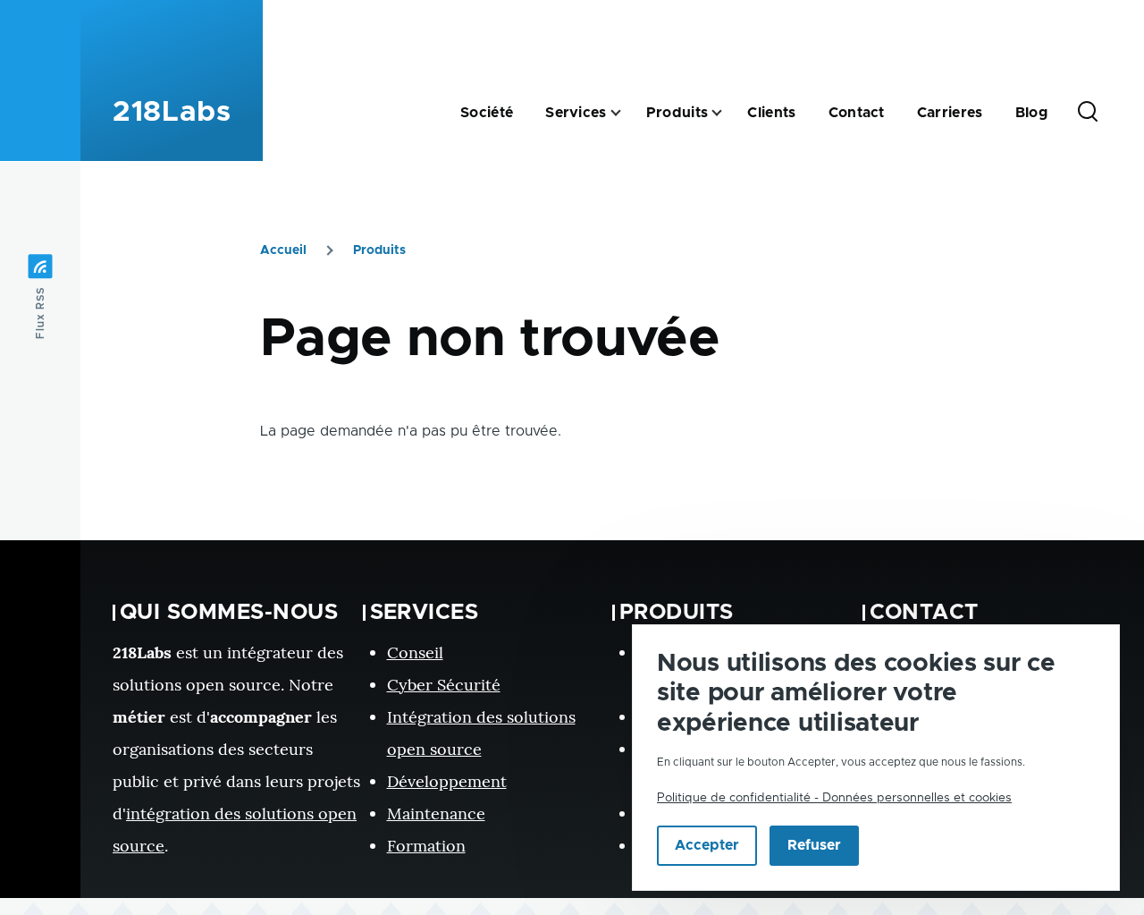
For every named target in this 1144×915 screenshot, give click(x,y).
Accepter (707, 846)
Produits (379, 250)
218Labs (172, 112)
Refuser (814, 846)
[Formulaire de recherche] (1088, 112)
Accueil (283, 250)
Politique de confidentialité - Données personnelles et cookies (834, 798)
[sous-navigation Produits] (727, 113)
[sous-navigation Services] (626, 113)
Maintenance (436, 813)
